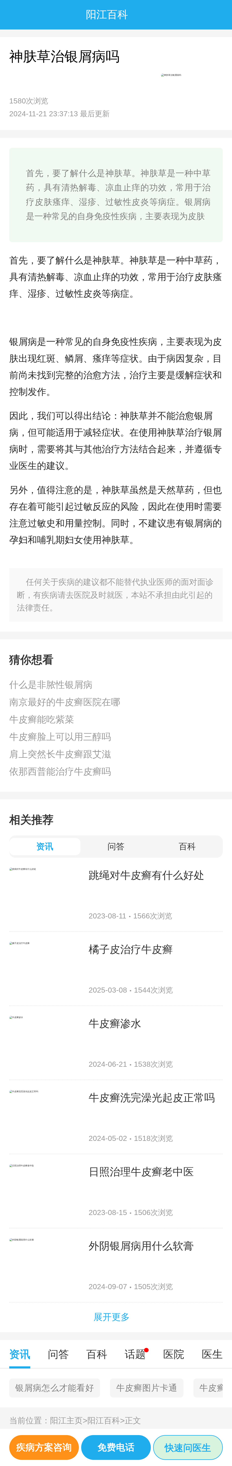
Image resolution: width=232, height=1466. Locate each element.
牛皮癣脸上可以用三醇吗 (60, 737)
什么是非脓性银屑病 (50, 685)
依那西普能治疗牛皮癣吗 (60, 771)
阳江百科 (106, 1420)
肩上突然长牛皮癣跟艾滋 (60, 754)
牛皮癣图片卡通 (146, 1388)
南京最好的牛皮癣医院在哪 (64, 702)
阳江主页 (68, 1420)
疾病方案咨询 (44, 1447)
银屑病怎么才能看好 (54, 1388)
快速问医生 (188, 1448)
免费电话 (116, 1447)
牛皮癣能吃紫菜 (41, 719)
